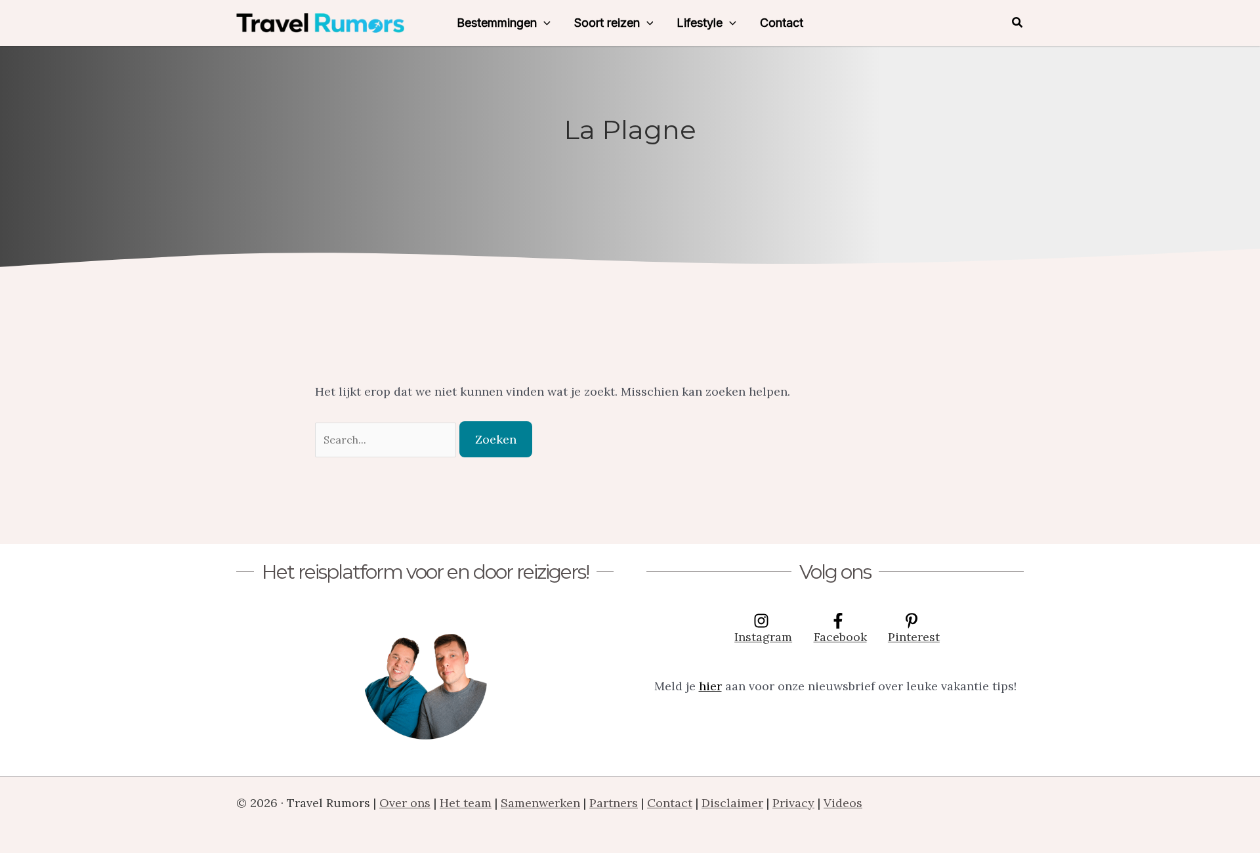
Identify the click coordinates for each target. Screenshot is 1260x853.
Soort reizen (607, 23)
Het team (466, 802)
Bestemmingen (497, 23)
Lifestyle (700, 23)
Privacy (793, 802)
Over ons (404, 802)
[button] (544, 23)
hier (710, 686)
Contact (781, 23)
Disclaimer (732, 802)
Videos (843, 802)
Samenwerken (540, 802)
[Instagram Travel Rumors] (425, 677)
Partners (613, 802)
